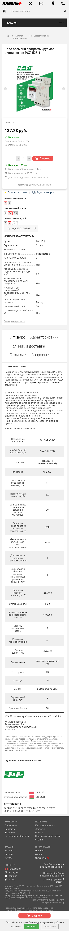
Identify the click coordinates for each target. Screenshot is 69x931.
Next (63, 88)
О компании (11, 825)
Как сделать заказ (45, 825)
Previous (5, 88)
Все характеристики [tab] (14, 321)
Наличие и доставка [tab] (27, 346)
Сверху (39, 302)
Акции (38, 854)
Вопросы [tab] (40, 354)
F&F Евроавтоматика (39, 36)
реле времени (43, 253)
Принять (31, 926)
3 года (39, 245)
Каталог (12, 23)
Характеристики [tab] (44, 337)
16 (37, 306)
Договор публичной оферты (53, 880)
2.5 (37, 274)
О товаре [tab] (17, 337)
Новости (39, 850)
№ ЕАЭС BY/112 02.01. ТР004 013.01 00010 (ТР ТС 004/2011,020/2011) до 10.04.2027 (29, 809)
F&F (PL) (40, 241)
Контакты (10, 829)
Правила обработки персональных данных (52, 874)
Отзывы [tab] (18, 354)
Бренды (9, 854)
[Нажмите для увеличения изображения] (34, 88)
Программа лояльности (47, 836)
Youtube (13, 876)
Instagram (14, 872)
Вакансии (10, 832)
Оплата (39, 832)
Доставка (40, 829)
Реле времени (20, 38)
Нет (38, 264)
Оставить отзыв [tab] (16, 192)
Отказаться (50, 926)
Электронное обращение (18, 836)
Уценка (8, 857)
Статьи (39, 839)
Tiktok (12, 879)
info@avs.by (15, 869)
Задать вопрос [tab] (45, 192)
